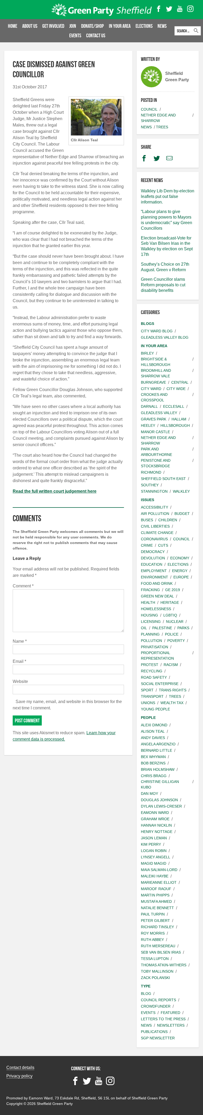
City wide (176, 389)
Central (179, 382)
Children (167, 520)
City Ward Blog (157, 331)
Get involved (53, 26)
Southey (150, 485)
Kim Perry (151, 844)
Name (20, 641)
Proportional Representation (157, 655)
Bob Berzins (153, 763)
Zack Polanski (155, 978)
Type (145, 986)
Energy (179, 571)
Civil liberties (155, 526)
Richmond (151, 472)
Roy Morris (153, 933)
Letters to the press (163, 1019)
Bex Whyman (153, 757)
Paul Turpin (153, 914)
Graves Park (153, 419)
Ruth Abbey (152, 939)
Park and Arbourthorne (156, 452)
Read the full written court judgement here (54, 491)
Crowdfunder (155, 1006)
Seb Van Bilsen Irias (161, 952)
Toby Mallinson (157, 971)
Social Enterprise (159, 684)
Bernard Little (156, 750)
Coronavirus (154, 539)
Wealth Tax (171, 703)
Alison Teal (153, 731)
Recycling (151, 671)
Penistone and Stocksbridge (155, 463)
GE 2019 (172, 590)
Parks (183, 628)
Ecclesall (173, 406)
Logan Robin (154, 851)
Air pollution (155, 513)
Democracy (153, 552)
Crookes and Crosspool (154, 397)
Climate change (157, 533)
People (148, 717)
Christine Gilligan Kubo (160, 784)
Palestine (162, 628)
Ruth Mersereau (158, 946)
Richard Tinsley (157, 927)
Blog (146, 993)
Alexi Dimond (154, 725)
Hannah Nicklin (156, 825)
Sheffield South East (163, 479)
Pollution (151, 640)
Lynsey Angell (155, 857)
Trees (162, 127)
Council (149, 109)
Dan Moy (149, 793)
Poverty (176, 640)
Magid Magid (153, 863)
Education (151, 564)
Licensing (151, 621)
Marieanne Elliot (159, 882)
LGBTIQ (170, 615)
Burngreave (153, 382)
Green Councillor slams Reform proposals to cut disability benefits (163, 285)
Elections (144, 26)
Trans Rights (172, 690)
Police (171, 634)
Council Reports (158, 1000)
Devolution (153, 558)
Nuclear (174, 621)
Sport (147, 690)
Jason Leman (154, 838)
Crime (147, 545)
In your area (120, 26)
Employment (154, 571)
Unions (148, 703)
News (162, 26)
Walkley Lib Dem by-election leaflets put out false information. (167, 196)
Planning (150, 634)
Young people (155, 709)
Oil (144, 628)
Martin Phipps (155, 895)
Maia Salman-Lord (159, 870)
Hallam (179, 419)
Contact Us (95, 35)
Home (12, 26)
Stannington (154, 491)
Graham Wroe (155, 819)
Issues (147, 500)
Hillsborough (175, 425)
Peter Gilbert (155, 920)
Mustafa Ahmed (156, 901)
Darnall (149, 406)
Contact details (20, 1067)
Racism (171, 665)
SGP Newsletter (158, 1038)
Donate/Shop (92, 26)
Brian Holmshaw (157, 769)
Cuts (163, 545)
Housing (149, 615)
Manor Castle (155, 432)
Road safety (154, 677)
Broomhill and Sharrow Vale (156, 373)
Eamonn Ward (155, 812)
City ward (151, 389)
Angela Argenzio (158, 744)
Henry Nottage (156, 832)
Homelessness (156, 609)
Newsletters (170, 1025)
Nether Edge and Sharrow (158, 118)
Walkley (181, 491)
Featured (170, 1012)
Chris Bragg (154, 776)
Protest (149, 665)
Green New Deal (157, 596)
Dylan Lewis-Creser (161, 806)
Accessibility (154, 507)
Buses (147, 520)
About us (29, 26)
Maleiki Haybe (154, 876)
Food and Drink (157, 583)
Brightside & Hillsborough (155, 362)
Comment (23, 586)
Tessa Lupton (155, 959)
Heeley (148, 425)
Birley (147, 353)
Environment (154, 577)
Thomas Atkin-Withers (163, 965)
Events (75, 35)
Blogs (147, 323)
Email (19, 661)
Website (20, 681)
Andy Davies (153, 738)
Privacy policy (19, 1076)
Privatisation (154, 647)
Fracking (150, 590)
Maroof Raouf (156, 889)
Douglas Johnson (159, 800)
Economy (179, 558)
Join (72, 26)
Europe (181, 577)
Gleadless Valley (159, 413)
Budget (182, 513)
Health (148, 602)
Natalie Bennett (157, 908)
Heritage (169, 602)
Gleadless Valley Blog (164, 337)
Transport (152, 696)
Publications (154, 1032)
